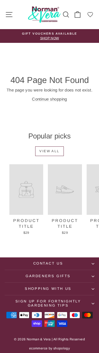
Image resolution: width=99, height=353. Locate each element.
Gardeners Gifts (48, 276)
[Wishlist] (90, 15)
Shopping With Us (48, 289)
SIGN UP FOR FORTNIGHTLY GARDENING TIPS (48, 303)
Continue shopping (49, 99)
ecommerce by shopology (49, 348)
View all (49, 151)
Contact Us (48, 263)
